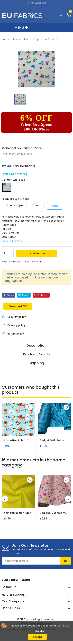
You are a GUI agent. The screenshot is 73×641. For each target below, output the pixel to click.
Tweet (26, 295)
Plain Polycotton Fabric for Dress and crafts (18, 513)
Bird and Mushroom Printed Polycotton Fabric (52, 513)
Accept (37, 637)
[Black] (14, 504)
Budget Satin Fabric (52, 440)
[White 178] (24, 430)
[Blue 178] (12, 430)
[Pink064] (55, 503)
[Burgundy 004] (49, 430)
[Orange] (18, 504)
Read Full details (12, 241)
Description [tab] (36, 345)
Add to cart (37, 253)
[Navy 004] (61, 430)
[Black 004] (43, 430)
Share (10, 295)
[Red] (11, 504)
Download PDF (17, 306)
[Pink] (21, 504)
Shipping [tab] (36, 363)
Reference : (9, 153)
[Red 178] (18, 430)
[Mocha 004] (55, 430)
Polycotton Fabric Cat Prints (17, 440)
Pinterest (43, 295)
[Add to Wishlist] (30, 407)
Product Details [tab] (36, 354)
